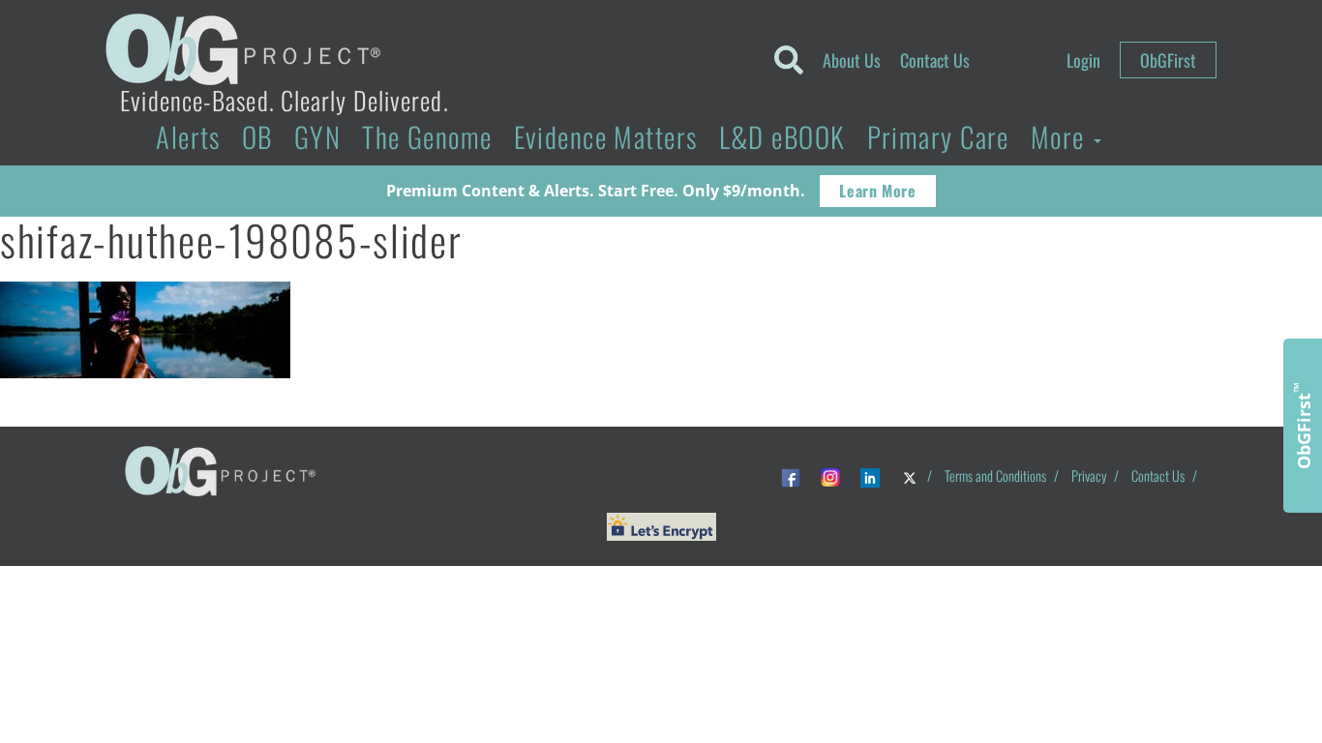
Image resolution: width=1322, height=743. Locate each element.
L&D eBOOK (782, 136)
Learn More (877, 190)
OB (257, 136)
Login (1083, 60)
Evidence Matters (606, 136)
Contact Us (935, 60)
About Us (852, 60)
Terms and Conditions (995, 475)
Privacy (1088, 475)
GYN (317, 136)
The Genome (427, 136)
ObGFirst (1168, 60)
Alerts (188, 136)
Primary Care (938, 136)
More (1061, 136)
